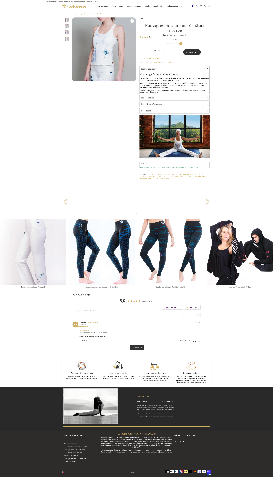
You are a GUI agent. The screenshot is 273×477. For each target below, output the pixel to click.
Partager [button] (85, 340)
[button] (104, 79)
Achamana (139, 473)
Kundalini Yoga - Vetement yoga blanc (164, 174)
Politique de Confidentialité (74, 450)
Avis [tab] (75, 311)
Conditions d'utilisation (72, 453)
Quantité (157, 50)
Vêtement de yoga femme (159, 176)
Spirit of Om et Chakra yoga (188, 167)
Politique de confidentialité (166, 416)
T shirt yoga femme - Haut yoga (167, 167)
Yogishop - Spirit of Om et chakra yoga (154, 178)
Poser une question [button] (173, 307)
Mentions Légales (70, 444)
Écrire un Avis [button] (193, 307)
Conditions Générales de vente (75, 447)
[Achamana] (74, 6)
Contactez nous (69, 441)
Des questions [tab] (89, 311)
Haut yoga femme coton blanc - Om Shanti (93, 336)
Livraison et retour (70, 456)
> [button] (137, 347)
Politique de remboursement (74, 459)
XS (168, 44)
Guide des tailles (153, 58)
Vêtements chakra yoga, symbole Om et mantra (188, 176)
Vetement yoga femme (147, 167)
